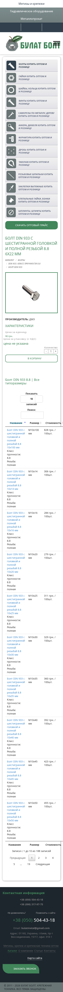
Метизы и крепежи (31, 4)
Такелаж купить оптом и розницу (34, 163)
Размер (34, 423)
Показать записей (32, 399)
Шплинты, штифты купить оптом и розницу (34, 212)
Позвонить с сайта (45, 912)
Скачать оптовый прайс (31, 225)
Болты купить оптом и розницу (33, 66)
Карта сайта (34, 958)
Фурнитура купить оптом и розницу (35, 139)
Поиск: (31, 409)
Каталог (12, 950)
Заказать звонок (24, 968)
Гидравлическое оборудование (31, 11)
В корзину (34, 358)
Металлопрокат (31, 19)
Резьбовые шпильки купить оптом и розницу (35, 176)
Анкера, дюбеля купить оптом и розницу (37, 127)
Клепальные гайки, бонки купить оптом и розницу (34, 200)
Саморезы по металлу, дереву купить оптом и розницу (36, 115)
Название (16, 423)
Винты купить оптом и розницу (33, 102)
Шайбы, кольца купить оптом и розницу (37, 90)
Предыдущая (18, 857)
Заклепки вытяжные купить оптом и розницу (35, 188)
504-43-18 (31, 899)
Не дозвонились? (17, 912)
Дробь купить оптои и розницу (32, 151)
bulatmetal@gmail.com (35, 928)
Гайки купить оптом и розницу (32, 78)
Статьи (38, 950)
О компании (25, 950)
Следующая (43, 864)
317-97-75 (31, 904)
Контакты (49, 950)
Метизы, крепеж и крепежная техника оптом (31, 945)
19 (28, 864)
